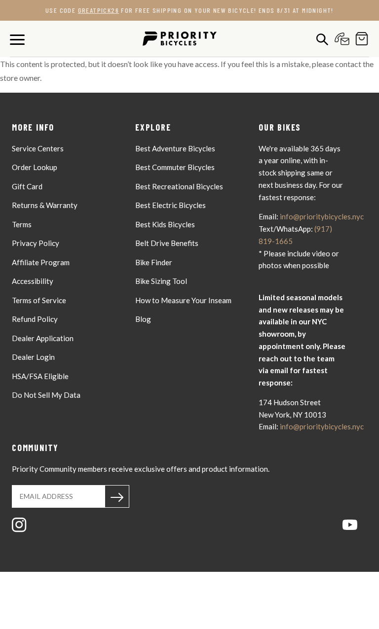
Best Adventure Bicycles (175, 148)
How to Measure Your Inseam (183, 300)
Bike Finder (153, 262)
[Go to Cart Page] (359, 38)
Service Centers (38, 148)
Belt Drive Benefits (166, 243)
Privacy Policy (35, 243)
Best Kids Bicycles (165, 224)
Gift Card (27, 186)
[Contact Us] (339, 39)
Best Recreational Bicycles (179, 186)
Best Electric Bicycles (170, 205)
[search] (320, 39)
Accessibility (32, 281)
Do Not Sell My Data (46, 394)
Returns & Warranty (44, 205)
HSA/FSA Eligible (40, 376)
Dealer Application (43, 338)
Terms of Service (39, 300)
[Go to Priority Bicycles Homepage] (180, 38)
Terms (22, 224)
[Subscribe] (117, 496)
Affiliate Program (41, 262)
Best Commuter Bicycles (175, 167)
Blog (143, 318)
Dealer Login (33, 356)
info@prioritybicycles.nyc (322, 216)
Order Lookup (34, 167)
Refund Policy (35, 318)
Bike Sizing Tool (161, 281)
